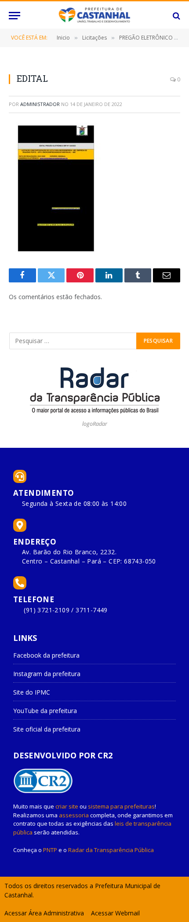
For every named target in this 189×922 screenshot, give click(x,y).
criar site (66, 806)
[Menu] (14, 16)
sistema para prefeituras (121, 806)
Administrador (40, 104)
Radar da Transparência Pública (111, 850)
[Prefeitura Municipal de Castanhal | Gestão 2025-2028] (94, 15)
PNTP (50, 850)
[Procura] (175, 16)
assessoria (74, 815)
